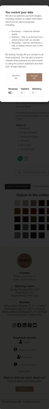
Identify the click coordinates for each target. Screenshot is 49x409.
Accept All (34, 77)
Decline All (16, 77)
